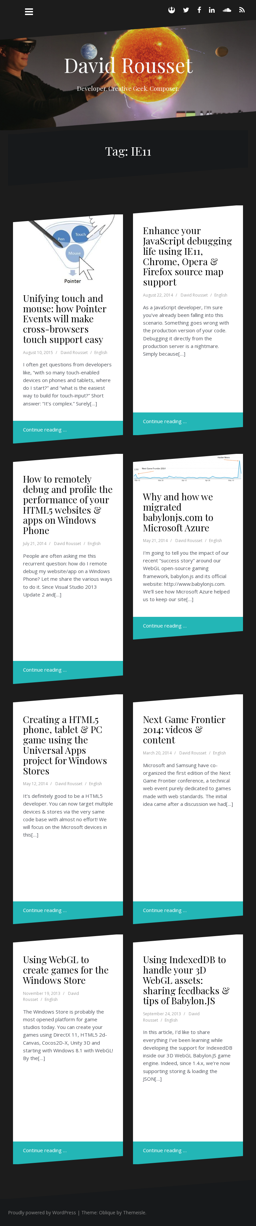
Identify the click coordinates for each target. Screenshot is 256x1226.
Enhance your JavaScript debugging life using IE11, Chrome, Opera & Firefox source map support (187, 256)
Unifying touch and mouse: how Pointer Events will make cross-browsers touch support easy (64, 318)
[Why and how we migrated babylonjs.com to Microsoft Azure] (188, 475)
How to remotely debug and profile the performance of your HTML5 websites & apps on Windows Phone (68, 504)
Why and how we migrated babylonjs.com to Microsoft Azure (178, 511)
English (100, 352)
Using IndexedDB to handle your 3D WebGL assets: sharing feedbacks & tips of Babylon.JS (186, 980)
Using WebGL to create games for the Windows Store (66, 969)
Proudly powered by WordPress (42, 1212)
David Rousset (128, 64)
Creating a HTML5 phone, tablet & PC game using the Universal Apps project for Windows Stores (65, 745)
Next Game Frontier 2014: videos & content (184, 729)
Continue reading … (45, 429)
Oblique (107, 1212)
